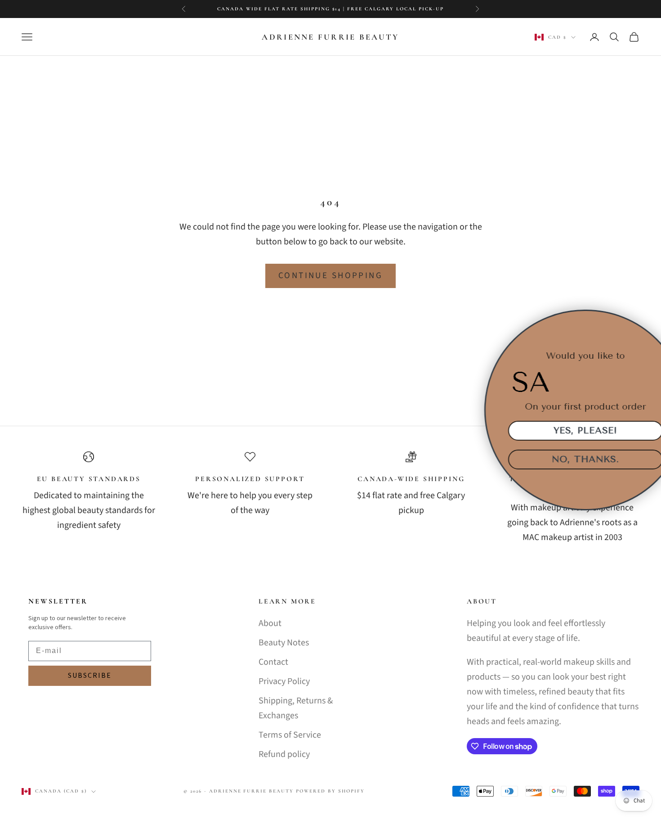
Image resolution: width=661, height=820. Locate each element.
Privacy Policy (284, 681)
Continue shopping (330, 276)
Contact (273, 662)
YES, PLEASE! (560, 430)
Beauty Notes (284, 642)
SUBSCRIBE (90, 675)
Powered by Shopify (330, 791)
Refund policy (284, 754)
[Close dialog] (648, 322)
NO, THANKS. (560, 459)
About (270, 623)
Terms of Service (290, 735)
